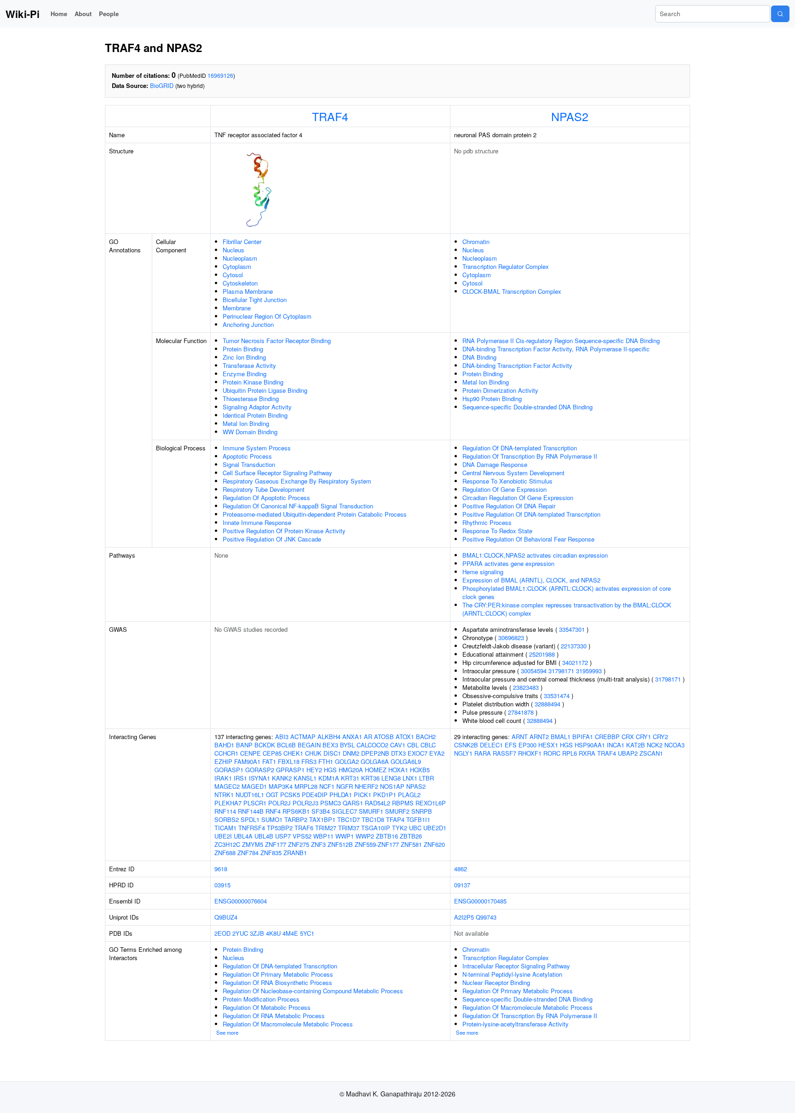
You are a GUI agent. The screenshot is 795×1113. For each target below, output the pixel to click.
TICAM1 (225, 827)
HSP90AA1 (590, 744)
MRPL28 (305, 786)
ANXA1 (352, 736)
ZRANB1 (295, 852)
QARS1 (353, 802)
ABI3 (281, 736)
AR (368, 736)
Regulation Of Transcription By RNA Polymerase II (529, 456)
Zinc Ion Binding (244, 357)
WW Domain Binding (250, 431)
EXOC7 (417, 753)
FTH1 (325, 761)
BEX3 (330, 744)
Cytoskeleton (240, 283)
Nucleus (233, 249)
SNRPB (421, 811)
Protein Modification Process (261, 999)
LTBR (426, 778)
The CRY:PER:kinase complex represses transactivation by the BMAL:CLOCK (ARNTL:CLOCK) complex (566, 609)
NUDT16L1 (250, 794)
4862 (460, 868)
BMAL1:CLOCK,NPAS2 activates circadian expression (535, 555)
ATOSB (384, 736)
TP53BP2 (280, 827)
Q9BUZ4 (225, 917)
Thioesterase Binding (251, 398)
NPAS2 (569, 116)
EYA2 (436, 753)
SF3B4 (320, 811)
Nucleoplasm (240, 258)
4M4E (290, 933)
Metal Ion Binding (246, 423)
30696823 (511, 637)
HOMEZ (375, 769)
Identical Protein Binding (255, 415)
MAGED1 (254, 786)
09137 (462, 884)
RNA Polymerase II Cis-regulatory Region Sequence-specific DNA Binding (561, 340)
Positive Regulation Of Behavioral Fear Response (528, 539)
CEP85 (272, 753)
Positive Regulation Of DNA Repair (508, 505)
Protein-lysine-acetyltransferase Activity (515, 1024)
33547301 (572, 629)
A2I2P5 (464, 917)
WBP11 (323, 836)
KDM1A (328, 778)
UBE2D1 (434, 827)
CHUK (313, 753)
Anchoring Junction (248, 324)
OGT (272, 794)
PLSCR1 (254, 802)
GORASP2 (259, 769)
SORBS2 (226, 819)
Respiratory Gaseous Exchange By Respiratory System (297, 481)
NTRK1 (224, 794)
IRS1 (240, 778)
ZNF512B (340, 844)
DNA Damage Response (494, 464)
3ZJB (257, 933)
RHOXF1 (530, 753)
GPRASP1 (290, 769)
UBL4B (263, 836)
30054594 (534, 670)
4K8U (273, 933)
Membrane (237, 307)
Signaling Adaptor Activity (257, 406)
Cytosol (233, 274)
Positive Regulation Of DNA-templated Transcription (531, 514)
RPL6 (569, 753)
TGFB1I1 (418, 819)
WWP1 (344, 836)
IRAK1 (223, 778)
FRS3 (309, 761)
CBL (413, 744)
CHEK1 (293, 753)
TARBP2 (295, 819)
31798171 (561, 670)
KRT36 (370, 778)
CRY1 (643, 736)
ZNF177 (275, 844)
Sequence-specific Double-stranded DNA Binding (527, 406)
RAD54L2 (377, 802)
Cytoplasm (237, 266)
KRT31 (350, 778)
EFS (511, 744)
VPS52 (302, 836)
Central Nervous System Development (513, 472)
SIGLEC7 (344, 811)
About (83, 13)
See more (227, 1032)
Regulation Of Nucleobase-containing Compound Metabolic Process (313, 990)
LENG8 (391, 778)
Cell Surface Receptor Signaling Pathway (277, 472)
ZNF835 (271, 852)
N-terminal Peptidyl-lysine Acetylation (512, 974)
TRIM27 (325, 827)
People (109, 13)
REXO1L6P (430, 802)
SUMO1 (271, 819)
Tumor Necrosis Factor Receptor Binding (277, 340)
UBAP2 (628, 753)
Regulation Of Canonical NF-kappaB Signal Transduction (298, 505)
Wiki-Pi (23, 13)
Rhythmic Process (487, 522)
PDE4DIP (315, 794)
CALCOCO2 (372, 744)
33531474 (557, 695)
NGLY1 (463, 753)
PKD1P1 (384, 794)
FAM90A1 (247, 761)
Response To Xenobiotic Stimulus (507, 481)
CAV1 (397, 744)
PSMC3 (330, 802)
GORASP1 (228, 769)
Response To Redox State (497, 530)
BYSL (347, 744)
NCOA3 (674, 744)
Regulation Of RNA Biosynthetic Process (277, 982)
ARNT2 (539, 736)
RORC (551, 753)
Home (59, 13)
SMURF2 (397, 811)
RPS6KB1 (296, 811)
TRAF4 (330, 116)
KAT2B (635, 744)
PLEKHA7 (228, 802)
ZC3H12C (227, 844)
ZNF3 (318, 844)
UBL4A (243, 836)
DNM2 (351, 753)
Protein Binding (243, 348)
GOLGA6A (375, 761)
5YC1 (307, 933)
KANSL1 (305, 778)
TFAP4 (395, 819)
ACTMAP (303, 736)
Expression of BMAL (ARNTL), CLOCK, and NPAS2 (531, 580)
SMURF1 (371, 811)
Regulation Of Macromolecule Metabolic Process (288, 1024)
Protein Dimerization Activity (500, 390)
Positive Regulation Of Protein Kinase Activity (284, 530)
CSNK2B (466, 744)
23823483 (526, 687)
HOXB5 (420, 769)
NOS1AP (392, 786)
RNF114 (225, 811)
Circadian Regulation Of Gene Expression (517, 497)
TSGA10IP (375, 827)
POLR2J (279, 802)
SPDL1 (250, 819)
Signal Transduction (249, 464)
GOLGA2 (347, 761)
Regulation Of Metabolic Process (267, 1007)
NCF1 (326, 786)
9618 (220, 868)
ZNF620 (434, 844)
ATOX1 (405, 736)
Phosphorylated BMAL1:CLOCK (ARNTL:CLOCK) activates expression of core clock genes (566, 592)
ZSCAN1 (651, 753)
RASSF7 (504, 753)
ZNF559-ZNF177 (377, 844)
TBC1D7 (348, 819)
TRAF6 (303, 827)
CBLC (428, 744)
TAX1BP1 (322, 819)
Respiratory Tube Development (264, 489)
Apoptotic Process (247, 456)
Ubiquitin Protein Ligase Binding (265, 390)
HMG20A (351, 769)
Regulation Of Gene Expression (504, 489)
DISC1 (332, 753)
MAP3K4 (281, 786)
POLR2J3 (305, 802)
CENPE (250, 753)
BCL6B (286, 744)
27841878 (521, 712)
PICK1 (362, 794)
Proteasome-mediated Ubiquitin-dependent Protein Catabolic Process (315, 514)
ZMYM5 (252, 844)
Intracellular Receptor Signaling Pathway (516, 965)
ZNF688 (225, 852)
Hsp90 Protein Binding (492, 398)
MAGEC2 (227, 786)
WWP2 (365, 836)
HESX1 (548, 744)
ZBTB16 (387, 836)
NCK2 (654, 744)
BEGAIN (309, 744)
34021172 (575, 662)
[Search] (780, 14)
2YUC (240, 933)
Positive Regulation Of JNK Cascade (272, 539)
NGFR (344, 786)
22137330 (574, 645)
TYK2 (399, 827)
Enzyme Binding (244, 373)
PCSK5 (290, 794)
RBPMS (403, 802)
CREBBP (607, 736)
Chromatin (476, 241)
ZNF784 (248, 852)
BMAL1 (560, 736)
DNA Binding (479, 357)
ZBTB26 (411, 836)
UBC (415, 827)
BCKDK (264, 744)
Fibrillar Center (242, 241)
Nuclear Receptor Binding (496, 982)
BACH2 (426, 736)
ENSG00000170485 (480, 901)
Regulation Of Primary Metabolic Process (278, 974)
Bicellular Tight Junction (255, 299)
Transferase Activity (249, 365)
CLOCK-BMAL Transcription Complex (511, 291)
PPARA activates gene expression (508, 563)
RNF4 (273, 811)
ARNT (520, 736)
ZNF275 (298, 844)
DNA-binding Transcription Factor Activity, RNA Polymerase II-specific (556, 348)
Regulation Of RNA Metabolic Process (274, 1015)
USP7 (283, 836)
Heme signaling (482, 571)
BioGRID (161, 85)
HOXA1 (398, 769)
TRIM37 (348, 827)
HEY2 (314, 769)
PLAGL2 (409, 794)
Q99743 (486, 917)
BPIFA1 (582, 736)
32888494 (547, 703)
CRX (628, 736)
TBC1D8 (373, 819)
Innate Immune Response (257, 522)
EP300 (527, 744)
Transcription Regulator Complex (505, 266)
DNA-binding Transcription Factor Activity (517, 365)
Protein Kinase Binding (253, 382)
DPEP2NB (375, 753)
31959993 (589, 670)
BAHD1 (224, 744)
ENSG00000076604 (240, 901)
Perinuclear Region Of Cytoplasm (267, 316)
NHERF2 (366, 786)
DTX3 (398, 753)
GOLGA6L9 (406, 761)
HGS (330, 769)
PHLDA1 (340, 794)
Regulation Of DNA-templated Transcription (519, 447)
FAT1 (269, 761)
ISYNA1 (259, 778)
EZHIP (223, 761)
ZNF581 (411, 844)
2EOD (222, 933)
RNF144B (251, 811)
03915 (222, 884)
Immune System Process (257, 447)
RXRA (587, 753)
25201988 (542, 654)
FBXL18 (289, 761)
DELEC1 (491, 744)
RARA (482, 753)
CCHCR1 (226, 753)
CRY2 (660, 736)
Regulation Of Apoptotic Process (266, 497)
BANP (244, 744)
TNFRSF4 (251, 827)
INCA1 (615, 744)
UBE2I (223, 836)
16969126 (220, 75)
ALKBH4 (328, 736)
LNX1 (410, 778)
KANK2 (282, 778)
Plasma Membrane (248, 291)
